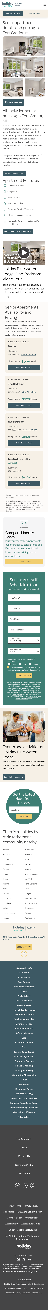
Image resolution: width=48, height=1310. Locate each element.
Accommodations (30, 1223)
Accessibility (12, 1223)
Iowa (5, 888)
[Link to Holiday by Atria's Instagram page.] (32, 1185)
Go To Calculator (24, 561)
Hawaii (5, 874)
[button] (24, 253)
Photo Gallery (24, 996)
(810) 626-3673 (13, 13)
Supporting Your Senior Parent (24, 1103)
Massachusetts (9, 913)
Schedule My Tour (24, 367)
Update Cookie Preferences (22, 1229)
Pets (24, 1047)
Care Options (24, 982)
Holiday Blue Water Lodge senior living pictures (24, 1284)
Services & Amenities (24, 1019)
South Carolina (31, 903)
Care (24, 1037)
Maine (5, 908)
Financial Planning (24, 1065)
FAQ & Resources (24, 1000)
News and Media (24, 1164)
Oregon (28, 893)
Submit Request (24, 675)
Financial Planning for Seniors (24, 1107)
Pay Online (24, 1173)
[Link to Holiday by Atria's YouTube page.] (17, 1185)
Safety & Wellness (24, 1033)
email (35, 664)
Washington (30, 918)
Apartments (24, 977)
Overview (24, 972)
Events (24, 991)
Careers (24, 1147)
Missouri (28, 854)
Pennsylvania (30, 898)
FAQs (24, 1079)
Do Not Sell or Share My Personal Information (22, 1238)
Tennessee (29, 908)
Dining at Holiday (24, 1024)
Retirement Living (24, 1093)
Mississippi (29, 849)
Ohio (27, 888)
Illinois (5, 879)
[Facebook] (24, 954)
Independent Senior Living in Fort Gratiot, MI (24, 1288)
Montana (28, 859)
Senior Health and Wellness (24, 1098)
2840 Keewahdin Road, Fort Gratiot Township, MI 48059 (24, 938)
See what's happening (13, 777)
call (24, 664)
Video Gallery (24, 1117)
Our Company (24, 1139)
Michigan (6, 918)
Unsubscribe (31, 1217)
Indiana (6, 884)
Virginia (28, 913)
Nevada (28, 869)
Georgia (6, 869)
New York (28, 879)
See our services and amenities (18, 231)
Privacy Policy (33, 697)
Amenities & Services (24, 986)
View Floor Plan (28, 354)
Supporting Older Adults (24, 1075)
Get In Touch (35, 13)
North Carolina (31, 884)
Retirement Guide (24, 1089)
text (14, 664)
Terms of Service (22, 699)
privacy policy (16, 695)
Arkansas (6, 854)
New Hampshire (31, 874)
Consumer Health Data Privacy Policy (22, 1211)
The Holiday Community (24, 1010)
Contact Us (24, 1156)
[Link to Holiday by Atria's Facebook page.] (25, 1185)
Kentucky (6, 898)
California (7, 859)
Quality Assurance (24, 1042)
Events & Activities (24, 1028)
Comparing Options (24, 1061)
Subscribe (24, 816)
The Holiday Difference (24, 1112)
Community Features (24, 1014)
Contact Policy (14, 1217)
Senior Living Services (24, 1056)
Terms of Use (14, 1205)
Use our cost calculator (14, 173)
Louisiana (7, 903)
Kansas (6, 893)
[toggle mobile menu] (45, 5)
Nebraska (28, 864)
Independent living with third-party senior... (24, 1293)
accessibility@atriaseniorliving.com (20, 1271)
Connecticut (8, 864)
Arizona (6, 849)
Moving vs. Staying (24, 1070)
